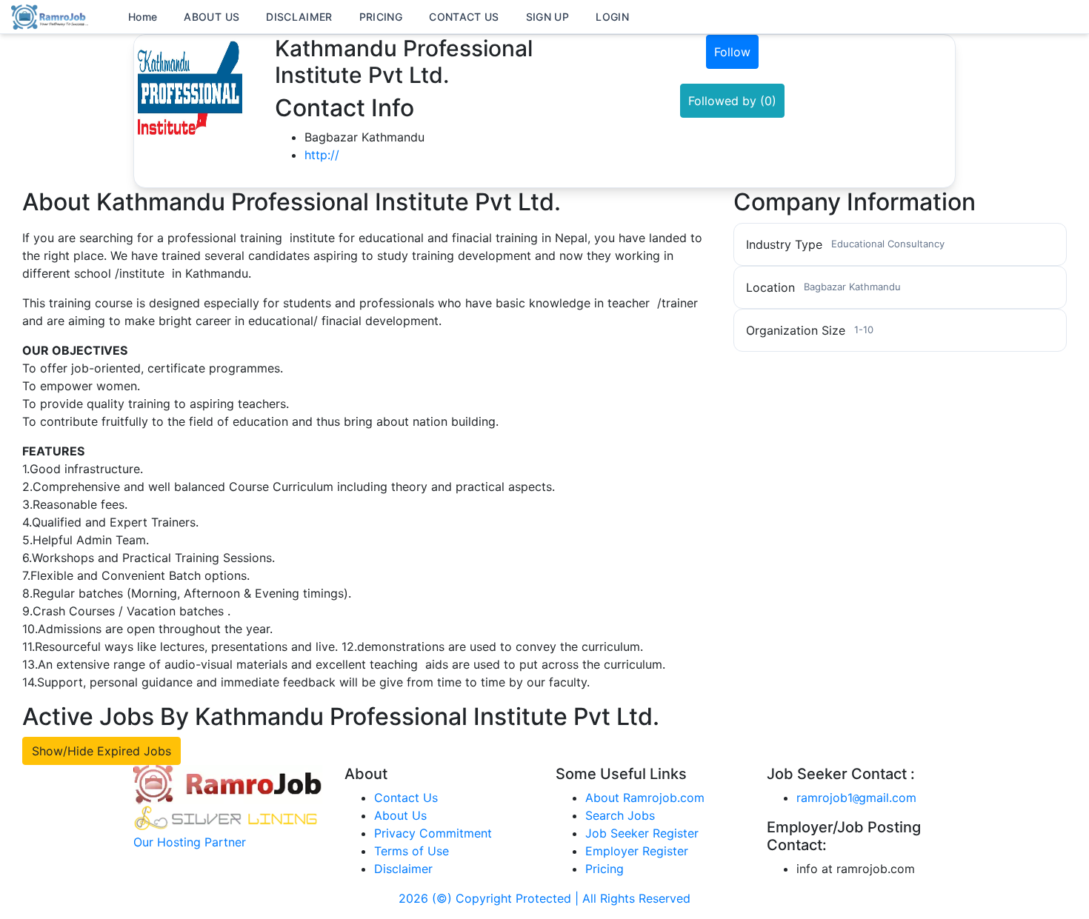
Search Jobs (620, 815)
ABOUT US (211, 16)
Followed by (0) (732, 100)
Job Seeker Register (642, 833)
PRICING (380, 16)
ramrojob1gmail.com (856, 797)
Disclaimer (403, 868)
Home (142, 16)
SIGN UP (547, 16)
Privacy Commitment (433, 833)
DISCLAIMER (299, 16)
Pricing (604, 868)
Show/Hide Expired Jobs (101, 750)
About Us (400, 815)
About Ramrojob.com (645, 797)
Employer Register (636, 850)
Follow (732, 51)
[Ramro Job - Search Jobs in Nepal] (52, 15)
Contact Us (406, 797)
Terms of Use (411, 850)
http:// (321, 154)
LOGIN (612, 16)
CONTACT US (464, 16)
